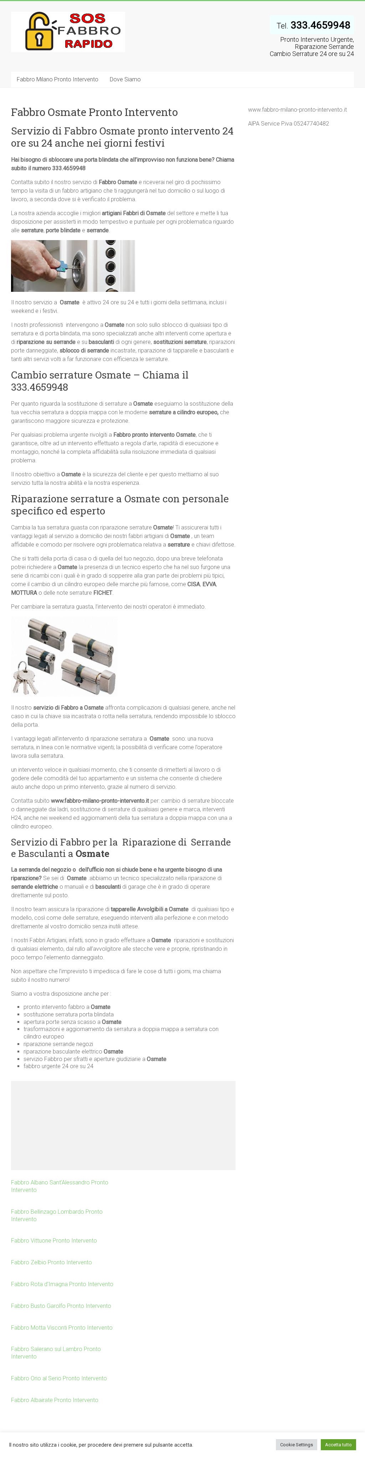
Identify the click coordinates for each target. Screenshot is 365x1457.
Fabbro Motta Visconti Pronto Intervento (62, 1327)
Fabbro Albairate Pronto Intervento (54, 1400)
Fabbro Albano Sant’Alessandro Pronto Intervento (59, 1186)
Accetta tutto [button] (338, 1444)
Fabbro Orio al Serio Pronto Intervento (59, 1378)
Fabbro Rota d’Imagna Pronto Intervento (62, 1284)
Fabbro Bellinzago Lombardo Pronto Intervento (57, 1215)
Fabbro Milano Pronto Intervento (57, 79)
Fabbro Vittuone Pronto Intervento (54, 1240)
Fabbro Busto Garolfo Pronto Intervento (61, 1306)
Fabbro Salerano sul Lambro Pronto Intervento (56, 1353)
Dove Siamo (125, 79)
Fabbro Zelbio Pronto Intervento (51, 1262)
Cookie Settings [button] (296, 1444)
